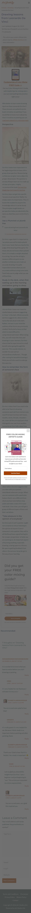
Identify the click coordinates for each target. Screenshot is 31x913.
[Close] (28, 430)
